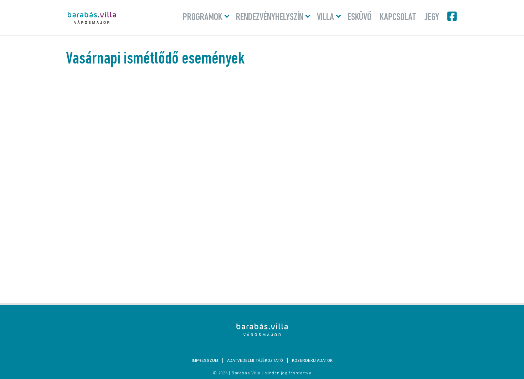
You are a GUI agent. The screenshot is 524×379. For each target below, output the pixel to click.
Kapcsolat (398, 17)
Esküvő (359, 17)
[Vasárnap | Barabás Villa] (262, 330)
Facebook (452, 16)
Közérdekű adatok (312, 361)
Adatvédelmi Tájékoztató (255, 361)
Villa (325, 17)
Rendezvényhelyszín (269, 17)
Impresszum (205, 361)
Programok (202, 17)
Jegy (432, 17)
